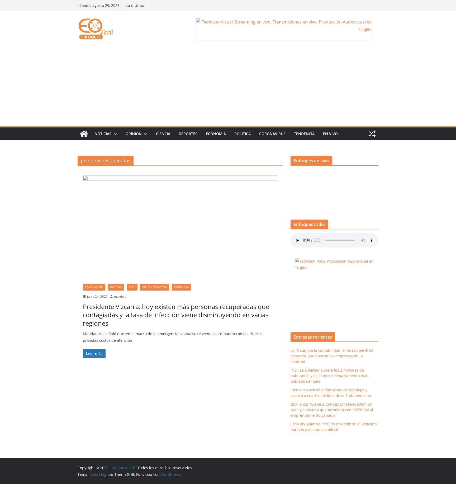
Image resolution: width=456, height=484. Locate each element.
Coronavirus (272, 133)
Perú (132, 287)
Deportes (188, 133)
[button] (114, 133)
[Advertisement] (228, 87)
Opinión (134, 133)
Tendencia (304, 133)
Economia (216, 133)
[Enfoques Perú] (84, 133)
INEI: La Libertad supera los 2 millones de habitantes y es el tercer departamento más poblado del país (329, 376)
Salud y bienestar (154, 287)
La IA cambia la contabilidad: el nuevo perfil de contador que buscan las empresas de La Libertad (332, 356)
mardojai (120, 296)
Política (242, 133)
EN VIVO (330, 133)
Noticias (102, 133)
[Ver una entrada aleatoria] (372, 133)
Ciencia (163, 133)
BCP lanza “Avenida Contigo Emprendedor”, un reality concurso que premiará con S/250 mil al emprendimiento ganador (332, 410)
